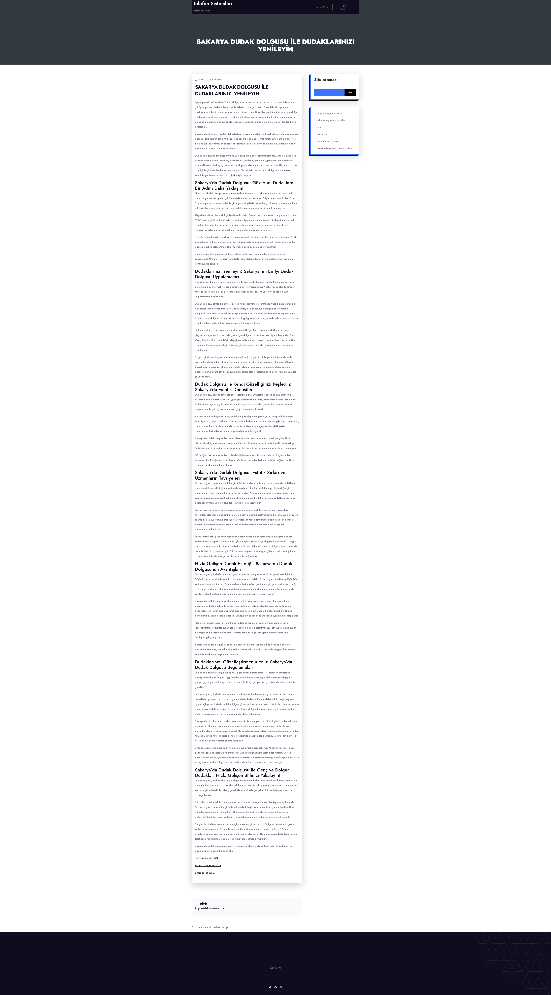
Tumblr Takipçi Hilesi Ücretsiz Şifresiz (335, 148)
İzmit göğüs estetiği (206, 858)
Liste (318, 127)
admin (202, 79)
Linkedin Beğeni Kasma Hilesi (331, 120)
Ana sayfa (322, 7)
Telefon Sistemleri (212, 3)
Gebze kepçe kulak (205, 873)
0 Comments (216, 79)
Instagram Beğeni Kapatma (329, 113)
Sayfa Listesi (322, 134)
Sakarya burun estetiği (208, 865)
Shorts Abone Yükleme (327, 141)
